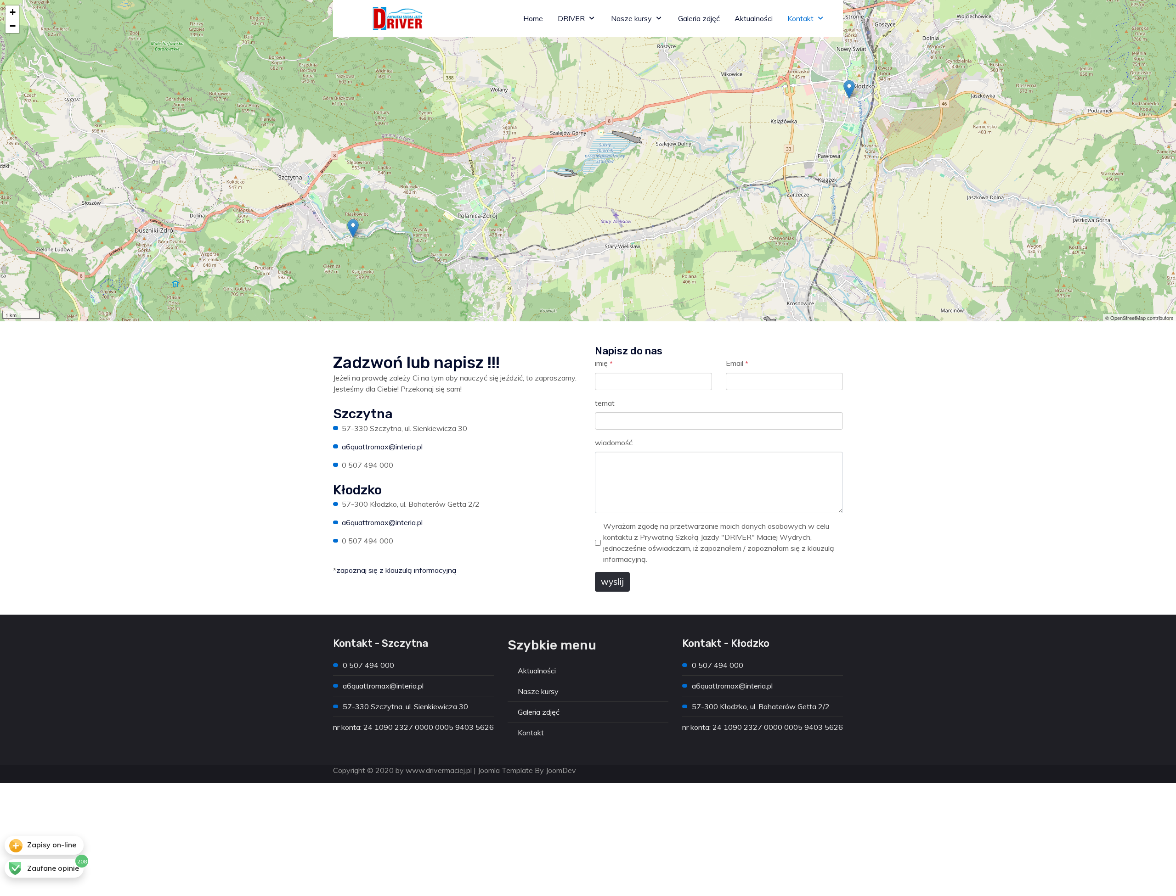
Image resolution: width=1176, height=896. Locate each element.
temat (605, 403)
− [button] (13, 26)
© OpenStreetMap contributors (1139, 317)
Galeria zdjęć (539, 712)
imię (604, 363)
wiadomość (614, 442)
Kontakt (531, 732)
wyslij (612, 581)
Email (737, 363)
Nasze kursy (538, 691)
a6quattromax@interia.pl (382, 446)
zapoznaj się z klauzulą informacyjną (396, 570)
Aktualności (537, 670)
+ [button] (13, 12)
